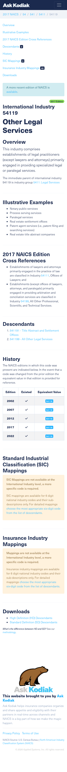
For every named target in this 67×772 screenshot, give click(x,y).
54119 (49, 418)
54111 (45, 275)
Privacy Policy (11, 733)
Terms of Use (30, 733)
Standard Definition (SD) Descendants (33, 622)
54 (24, 14)
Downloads (10, 75)
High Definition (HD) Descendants (31, 618)
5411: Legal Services (46, 182)
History (7, 53)
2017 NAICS (11, 14)
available (11, 91)
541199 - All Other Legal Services (31, 339)
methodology (9, 632)
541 (32, 14)
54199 (25, 301)
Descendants (12, 46)
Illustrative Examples (16, 32)
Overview (8, 25)
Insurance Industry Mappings (23, 68)
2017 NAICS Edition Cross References (27, 39)
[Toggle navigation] (59, 5)
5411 (42, 14)
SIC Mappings (13, 61)
